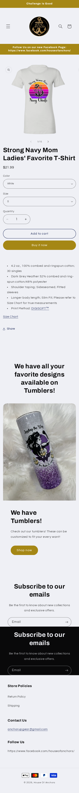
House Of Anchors (44, 783)
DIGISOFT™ (40, 308)
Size (5, 193)
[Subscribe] (66, 622)
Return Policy (17, 696)
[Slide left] (31, 142)
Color (6, 176)
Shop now (24, 550)
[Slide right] (48, 142)
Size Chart (10, 316)
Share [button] (11, 328)
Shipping (14, 705)
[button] (8, 26)
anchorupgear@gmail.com (28, 729)
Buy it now (40, 245)
